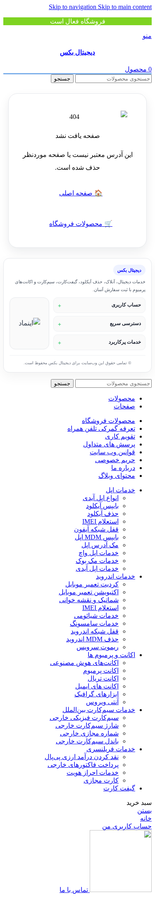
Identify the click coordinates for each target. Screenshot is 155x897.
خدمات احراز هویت (93, 772)
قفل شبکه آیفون (96, 529)
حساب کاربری (126, 305)
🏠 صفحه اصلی (81, 193)
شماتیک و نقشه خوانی (89, 599)
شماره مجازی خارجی (89, 733)
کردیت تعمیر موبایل (92, 584)
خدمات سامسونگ (94, 623)
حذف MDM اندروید (92, 639)
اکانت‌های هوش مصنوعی (84, 662)
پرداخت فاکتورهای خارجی (83, 764)
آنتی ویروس (102, 701)
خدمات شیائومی (96, 615)
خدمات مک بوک (97, 560)
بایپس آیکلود (102, 505)
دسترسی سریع (125, 323)
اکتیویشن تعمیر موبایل (89, 592)
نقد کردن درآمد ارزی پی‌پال (82, 756)
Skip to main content (125, 6)
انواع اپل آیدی (101, 497)
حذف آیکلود (103, 513)
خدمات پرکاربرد (125, 342)
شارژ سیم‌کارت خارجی (87, 725)
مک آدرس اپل (100, 544)
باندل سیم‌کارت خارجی (87, 741)
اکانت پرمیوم (101, 670)
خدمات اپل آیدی (97, 568)
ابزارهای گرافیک (96, 694)
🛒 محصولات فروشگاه (80, 223)
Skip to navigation (73, 6)
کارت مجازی (101, 780)
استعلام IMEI (100, 521)
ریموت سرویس (97, 646)
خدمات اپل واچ (99, 552)
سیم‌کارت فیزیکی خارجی (84, 717)
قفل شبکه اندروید (95, 631)
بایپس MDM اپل (97, 537)
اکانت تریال (103, 678)
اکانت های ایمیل (97, 686)
